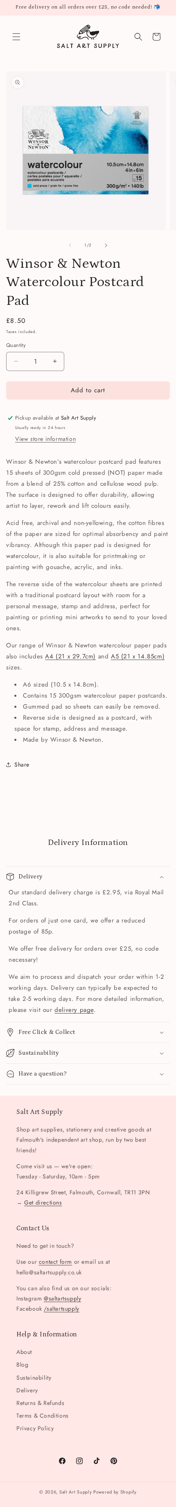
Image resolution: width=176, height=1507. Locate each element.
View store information (45, 439)
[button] (16, 37)
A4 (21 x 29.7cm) (70, 656)
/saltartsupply (61, 1309)
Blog (22, 1364)
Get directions (43, 1202)
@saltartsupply (62, 1298)
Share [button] (21, 764)
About (24, 1352)
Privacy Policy (35, 1428)
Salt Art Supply (75, 1492)
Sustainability (33, 1378)
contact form (55, 1262)
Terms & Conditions (42, 1415)
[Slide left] (70, 245)
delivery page (74, 1009)
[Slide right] (106, 245)
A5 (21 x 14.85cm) (138, 656)
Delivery (27, 1390)
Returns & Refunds (40, 1403)
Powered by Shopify (115, 1492)
